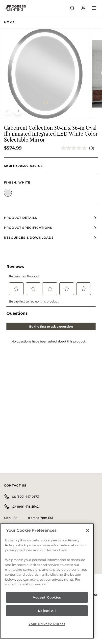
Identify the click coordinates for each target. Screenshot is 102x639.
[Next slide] (18, 111)
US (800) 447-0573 (25, 496)
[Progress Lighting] (15, 8)
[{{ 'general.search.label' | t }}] (72, 8)
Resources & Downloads (29, 237)
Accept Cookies (47, 597)
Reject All (47, 611)
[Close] (87, 530)
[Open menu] (94, 8)
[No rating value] (75, 148)
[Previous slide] (8, 111)
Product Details (20, 218)
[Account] (83, 8)
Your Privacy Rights (46, 624)
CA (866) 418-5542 (25, 506)
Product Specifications (28, 227)
